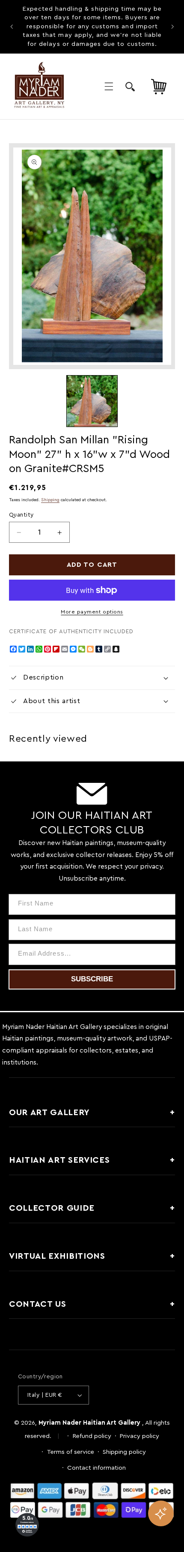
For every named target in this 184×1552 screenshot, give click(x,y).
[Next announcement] (172, 26)
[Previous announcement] (11, 26)
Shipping (50, 500)
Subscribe (92, 979)
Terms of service (70, 1452)
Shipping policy (124, 1452)
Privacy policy (139, 1436)
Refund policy (92, 1436)
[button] (109, 86)
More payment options (92, 611)
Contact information (96, 1468)
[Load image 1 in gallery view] (92, 401)
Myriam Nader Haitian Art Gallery (89, 1423)
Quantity (21, 515)
